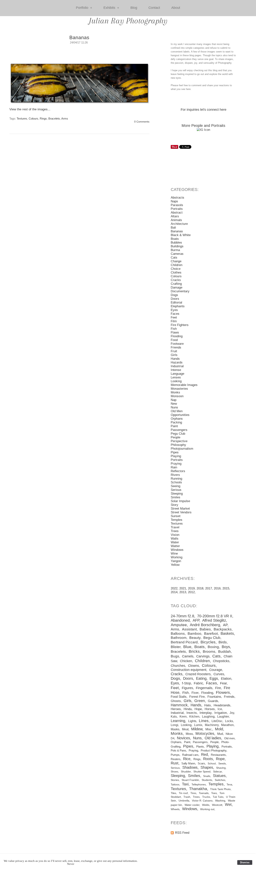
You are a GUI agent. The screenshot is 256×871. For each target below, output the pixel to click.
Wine (174, 553)
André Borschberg (205, 625)
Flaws (175, 332)
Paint (174, 426)
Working (176, 557)
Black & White (181, 235)
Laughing (208, 716)
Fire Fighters (180, 325)
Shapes (207, 767)
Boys (226, 647)
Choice (175, 269)
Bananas (79, 37)
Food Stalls (178, 696)
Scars (201, 763)
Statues (219, 776)
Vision (175, 535)
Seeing (175, 486)
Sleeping (177, 493)
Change (176, 261)
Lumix (198, 725)
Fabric (198, 683)
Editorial (176, 302)
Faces (175, 314)
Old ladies (213, 738)
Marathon (227, 725)
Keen (183, 716)
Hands (175, 358)
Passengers (179, 430)
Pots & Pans (178, 750)
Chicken (186, 661)
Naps (174, 201)
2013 (182, 592)
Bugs (175, 656)
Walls (174, 538)
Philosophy (178, 445)
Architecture (179, 224)
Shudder (186, 771)
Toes (214, 793)
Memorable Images (184, 385)
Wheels (175, 809)
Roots (208, 759)
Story (174, 505)
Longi (174, 725)
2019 (191, 588)
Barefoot (211, 633)
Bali (173, 227)
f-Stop (186, 683)
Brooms (209, 651)
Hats (207, 705)
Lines (204, 720)
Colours (33, 118)
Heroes (176, 709)
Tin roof (183, 793)
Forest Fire (197, 696)
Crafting (176, 284)
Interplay (206, 713)
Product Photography (213, 750)
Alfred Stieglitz (214, 620)
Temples (176, 520)
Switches (220, 779)
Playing (176, 456)
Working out (207, 809)
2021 (182, 588)
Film (174, 321)
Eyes (174, 310)
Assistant (189, 629)
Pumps (175, 754)
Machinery (212, 725)
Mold (219, 729)
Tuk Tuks (218, 796)
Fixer (195, 693)
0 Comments (141, 121)
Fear (223, 683)
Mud (220, 733)
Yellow (175, 565)
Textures (22, 118)
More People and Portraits (203, 125)
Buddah (224, 651)
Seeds (222, 763)
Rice (186, 759)
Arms (64, 118)
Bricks (194, 651)
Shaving (221, 767)
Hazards (177, 362)
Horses (210, 709)
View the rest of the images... (29, 109)
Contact (154, 8)
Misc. (208, 729)
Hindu (188, 709)
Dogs (174, 295)
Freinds (229, 696)
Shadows (190, 767)
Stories (175, 779)
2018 (200, 588)
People (175, 437)
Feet (174, 317)
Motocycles (204, 733)
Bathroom (178, 638)
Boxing (213, 647)
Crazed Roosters (198, 674)
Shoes (174, 771)
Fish (174, 328)
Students (207, 779)
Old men (229, 738)
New (174, 403)
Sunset (175, 516)
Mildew (196, 729)
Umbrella (184, 800)
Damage (176, 287)
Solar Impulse (180, 501)
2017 (208, 588)
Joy (232, 712)
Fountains (214, 696)
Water (175, 542)
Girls (174, 355)
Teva (229, 784)
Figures (187, 688)
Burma (175, 250)
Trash (186, 796)
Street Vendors (181, 512)
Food (174, 340)
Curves (218, 674)
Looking (176, 381)
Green (199, 701)
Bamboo (194, 633)
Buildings (177, 246)
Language (177, 373)
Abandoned (180, 620)
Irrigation (220, 713)
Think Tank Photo (220, 789)
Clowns (193, 666)
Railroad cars (190, 754)
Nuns (174, 407)
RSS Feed (182, 832)
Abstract (177, 212)
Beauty (195, 638)
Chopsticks (221, 661)
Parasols (177, 205)
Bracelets (54, 118)
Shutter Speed (201, 771)
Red (204, 754)
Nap (173, 400)
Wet (228, 804)
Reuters (175, 759)
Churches (178, 666)
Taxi (185, 784)
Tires (193, 793)
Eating (201, 678)
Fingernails (204, 688)
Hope (198, 709)
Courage (215, 670)
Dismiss (244, 862)
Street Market (180, 508)
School (212, 763)
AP (225, 625)
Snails (206, 776)
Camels (187, 656)
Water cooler (192, 805)
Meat (185, 729)
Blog (133, 8)
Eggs (214, 678)
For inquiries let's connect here (203, 109)
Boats (175, 239)
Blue (187, 646)
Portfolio (84, 8)
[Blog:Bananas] (79, 84)
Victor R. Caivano (202, 800)
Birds (223, 642)
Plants (200, 746)
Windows (177, 550)
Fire (218, 688)
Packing (176, 422)
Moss (189, 733)
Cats (174, 257)
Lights (192, 721)
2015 (225, 588)
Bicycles (208, 642)
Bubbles (176, 242)
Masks (175, 729)
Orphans (177, 418)
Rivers (175, 475)
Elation (226, 678)
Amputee (179, 625)
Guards (213, 701)
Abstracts (177, 197)
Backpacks (223, 629)
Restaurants (218, 754)
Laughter (223, 716)
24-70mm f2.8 (182, 616)
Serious (176, 490)
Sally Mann (188, 763)
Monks (175, 392)
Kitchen (194, 716)
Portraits (177, 209)
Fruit (174, 351)
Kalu (174, 716)
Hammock (179, 705)
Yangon (176, 561)
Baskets (227, 633)
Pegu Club (178, 433)
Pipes (175, 452)
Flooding (177, 336)
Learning (178, 721)
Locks (229, 721)
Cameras (177, 254)
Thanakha (198, 789)
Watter (175, 546)
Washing (220, 800)
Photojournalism (182, 448)
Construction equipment (188, 670)
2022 (174, 588)
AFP (196, 620)
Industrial (177, 366)
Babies (205, 629)
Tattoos (175, 784)
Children (176, 265)
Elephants (178, 306)
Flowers (223, 692)
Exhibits (111, 8)
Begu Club (211, 638)
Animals (176, 220)
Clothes (176, 272)
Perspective (179, 441)
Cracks (176, 280)
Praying (176, 463)
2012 (191, 592)
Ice (220, 709)
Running (176, 478)
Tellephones (199, 784)
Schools (176, 482)
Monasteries (179, 388)
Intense (176, 370)
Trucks (206, 796)
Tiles (173, 793)
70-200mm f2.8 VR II (214, 616)
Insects (191, 713)
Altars (175, 216)
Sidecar (217, 771)
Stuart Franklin (190, 779)
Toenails (204, 793)
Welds (205, 805)
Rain (174, 467)
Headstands (222, 705)
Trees (175, 531)
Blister (175, 647)
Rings (43, 118)
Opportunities (180, 415)
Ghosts (176, 701)
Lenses (176, 377)
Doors (175, 299)
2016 (217, 588)
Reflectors (178, 471)
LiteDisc (217, 721)
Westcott (217, 805)
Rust (174, 763)
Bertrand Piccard (184, 642)
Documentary (180, 291)
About (175, 8)
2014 (174, 592)
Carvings (203, 656)
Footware (177, 343)
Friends (176, 347)
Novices (183, 738)
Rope (220, 759)
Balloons (178, 633)
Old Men (177, 411)
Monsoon (177, 396)
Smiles (175, 497)
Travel (175, 527)
